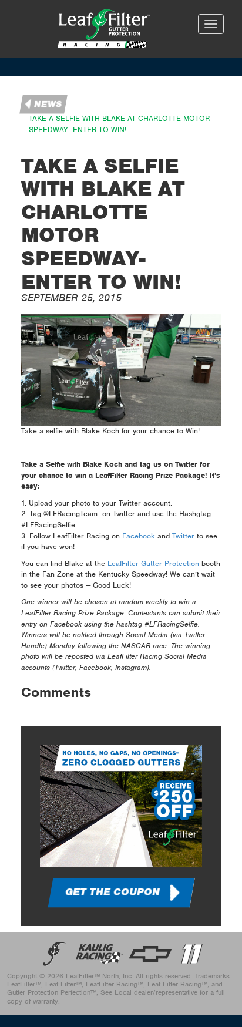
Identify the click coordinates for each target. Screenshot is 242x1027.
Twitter (183, 536)
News (48, 104)
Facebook (138, 536)
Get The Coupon (112, 891)
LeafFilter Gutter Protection (153, 563)
